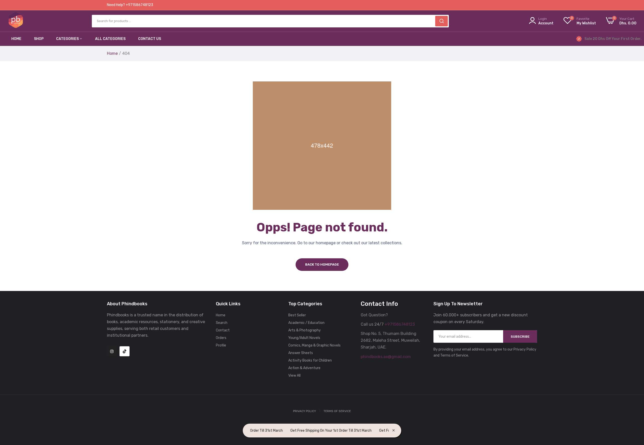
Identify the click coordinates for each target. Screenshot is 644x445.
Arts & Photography (304, 330)
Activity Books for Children (310, 360)
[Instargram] (112, 351)
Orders (221, 338)
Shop (39, 39)
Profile (221, 345)
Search (221, 323)
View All (294, 375)
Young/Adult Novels (304, 338)
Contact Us (149, 39)
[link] (634, 408)
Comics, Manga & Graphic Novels (314, 345)
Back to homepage (322, 264)
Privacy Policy (304, 411)
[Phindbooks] (16, 21)
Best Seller (297, 315)
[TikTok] (124, 351)
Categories (67, 39)
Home (16, 39)
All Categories (110, 39)
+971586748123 (400, 324)
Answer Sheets (300, 353)
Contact (223, 330)
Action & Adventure (304, 368)
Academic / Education (306, 323)
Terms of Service (337, 411)
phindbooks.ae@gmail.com (386, 356)
